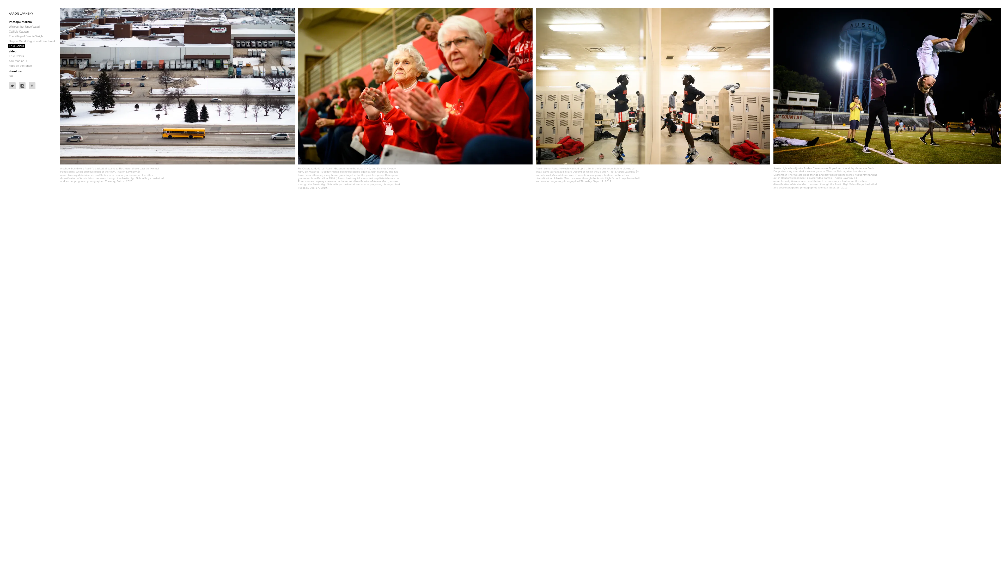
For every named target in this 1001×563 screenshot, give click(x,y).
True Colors (16, 45)
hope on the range (20, 65)
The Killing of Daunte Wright (26, 36)
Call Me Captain (19, 31)
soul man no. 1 (18, 61)
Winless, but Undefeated (24, 26)
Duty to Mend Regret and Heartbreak (32, 41)
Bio (11, 75)
